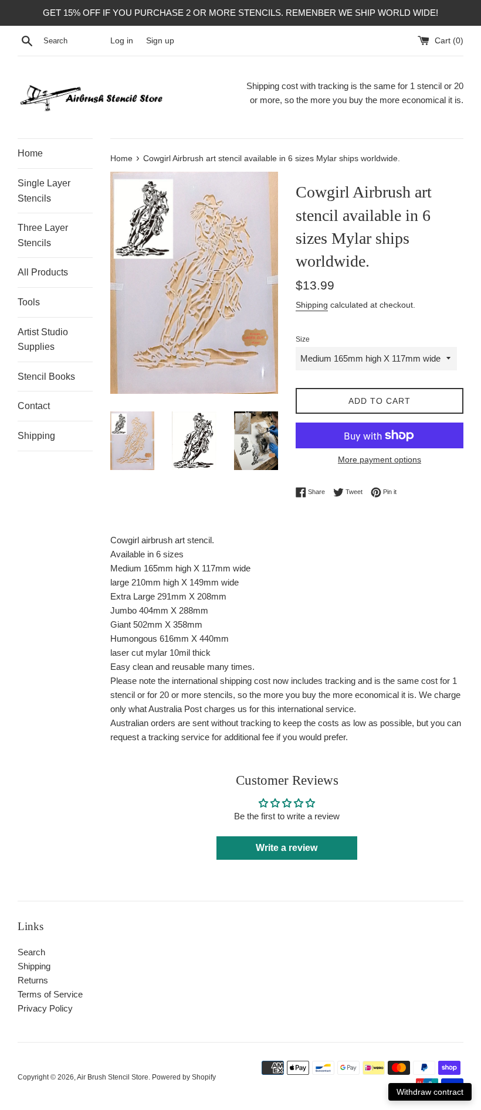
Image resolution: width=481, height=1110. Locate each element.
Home (30, 153)
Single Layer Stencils (44, 190)
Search (31, 952)
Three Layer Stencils (43, 235)
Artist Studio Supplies (43, 339)
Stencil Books (46, 377)
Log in (121, 40)
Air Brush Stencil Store (112, 1077)
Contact (34, 406)
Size (303, 339)
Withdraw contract (430, 1092)
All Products (43, 272)
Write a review (286, 848)
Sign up (160, 40)
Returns (33, 980)
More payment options (379, 459)
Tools (29, 302)
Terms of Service (50, 994)
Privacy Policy (45, 1008)
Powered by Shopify (184, 1077)
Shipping (36, 436)
